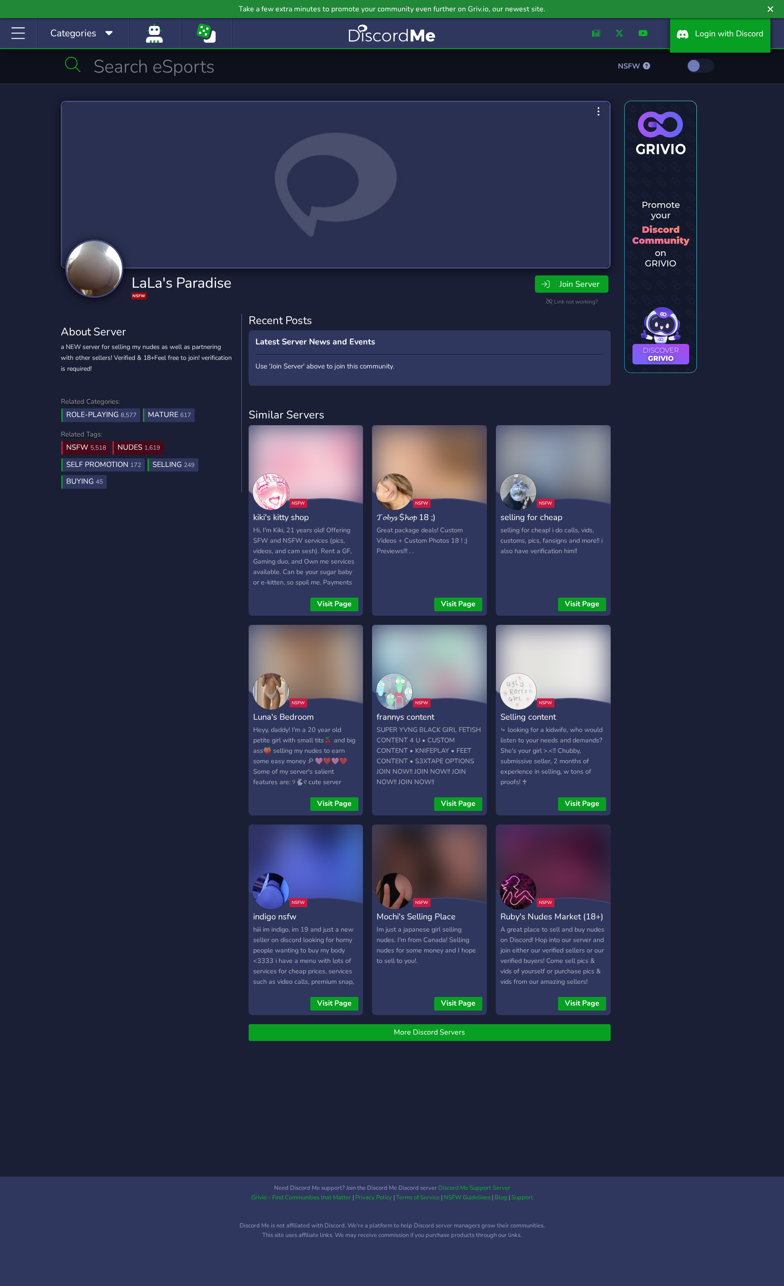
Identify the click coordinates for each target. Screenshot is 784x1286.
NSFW (630, 66)
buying (84, 481)
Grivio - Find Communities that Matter (301, 1197)
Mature (169, 415)
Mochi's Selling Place (416, 916)
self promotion (103, 465)
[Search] (73, 64)
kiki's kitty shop (281, 517)
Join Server (579, 284)
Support (522, 1197)
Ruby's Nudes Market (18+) (551, 916)
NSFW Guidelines (467, 1197)
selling (173, 465)
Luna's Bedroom (283, 716)
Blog (501, 1197)
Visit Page (334, 604)
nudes (139, 447)
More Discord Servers (429, 1032)
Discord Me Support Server (474, 1188)
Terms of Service (418, 1197)
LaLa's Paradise (181, 283)
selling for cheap (531, 517)
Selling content (528, 716)
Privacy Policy (373, 1197)
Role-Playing (101, 415)
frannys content (405, 716)
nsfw (86, 447)
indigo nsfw (274, 916)
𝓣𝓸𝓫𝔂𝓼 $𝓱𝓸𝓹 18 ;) (406, 517)
